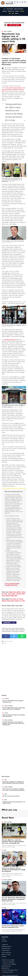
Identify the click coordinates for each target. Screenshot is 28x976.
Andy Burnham (14, 631)
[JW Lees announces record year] (14, 795)
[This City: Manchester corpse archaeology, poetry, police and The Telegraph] (14, 707)
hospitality (21, 628)
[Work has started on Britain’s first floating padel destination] (14, 714)
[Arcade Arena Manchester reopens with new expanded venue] (14, 919)
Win (10, 13)
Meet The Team (6, 954)
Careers (4, 956)
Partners (22, 11)
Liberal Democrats (6, 631)
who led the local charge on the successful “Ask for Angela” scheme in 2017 (13, 89)
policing (14, 628)
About (16, 13)
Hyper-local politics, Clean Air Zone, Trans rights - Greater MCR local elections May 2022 (13, 594)
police (9, 628)
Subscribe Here (6, 948)
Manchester (5, 937)
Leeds (3, 939)
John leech (22, 629)
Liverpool (4, 941)
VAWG (3, 629)
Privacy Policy (5, 950)
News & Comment (18, 9)
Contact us (5, 944)
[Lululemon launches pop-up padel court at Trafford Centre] (14, 801)
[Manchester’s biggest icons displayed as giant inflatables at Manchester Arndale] (14, 781)
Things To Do (11, 11)
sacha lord (21, 631)
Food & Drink (9, 9)
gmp (17, 628)
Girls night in (12, 629)
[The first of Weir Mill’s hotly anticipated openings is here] (14, 700)
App (13, 13)
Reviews (5, 11)
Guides (17, 11)
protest (17, 629)
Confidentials (6, 53)
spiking (6, 629)
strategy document (10, 339)
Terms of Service (6, 952)
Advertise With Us (7, 946)
